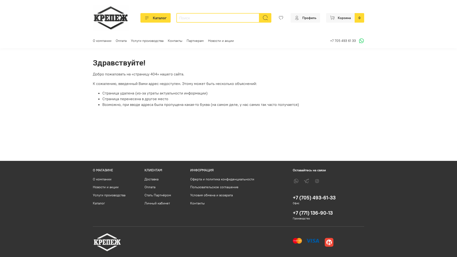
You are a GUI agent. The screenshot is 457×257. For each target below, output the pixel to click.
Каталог (160, 17)
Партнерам (195, 41)
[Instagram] (317, 181)
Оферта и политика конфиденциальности (222, 179)
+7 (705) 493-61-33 (314, 197)
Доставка (151, 179)
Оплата (121, 41)
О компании (102, 41)
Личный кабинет (157, 203)
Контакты (175, 41)
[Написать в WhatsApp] (360, 41)
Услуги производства (147, 41)
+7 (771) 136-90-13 (313, 213)
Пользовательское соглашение (214, 187)
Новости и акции (221, 41)
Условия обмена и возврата (211, 195)
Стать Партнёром (157, 195)
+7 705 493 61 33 (343, 41)
